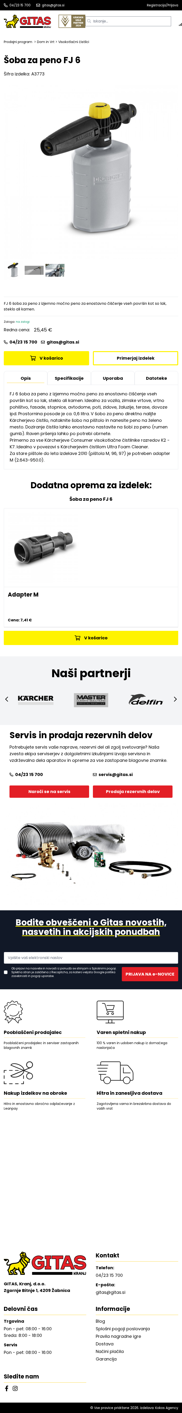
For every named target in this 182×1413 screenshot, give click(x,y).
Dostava (105, 1344)
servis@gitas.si (116, 774)
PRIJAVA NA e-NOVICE (150, 974)
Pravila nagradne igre (118, 1336)
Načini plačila (110, 1351)
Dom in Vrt (46, 41)
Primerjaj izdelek (136, 358)
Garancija (106, 1359)
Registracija (156, 5)
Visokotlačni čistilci (73, 41)
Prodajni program (18, 41)
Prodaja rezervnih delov (133, 791)
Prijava (173, 5)
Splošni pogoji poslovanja (123, 1329)
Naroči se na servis (49, 791)
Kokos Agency (166, 1407)
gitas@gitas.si (53, 5)
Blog (100, 1321)
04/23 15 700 (20, 5)
